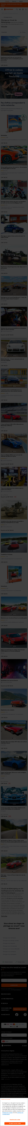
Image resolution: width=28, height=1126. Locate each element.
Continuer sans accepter (5, 1099)
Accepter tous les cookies (15, 1123)
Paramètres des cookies (15, 1119)
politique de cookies (7, 1112)
